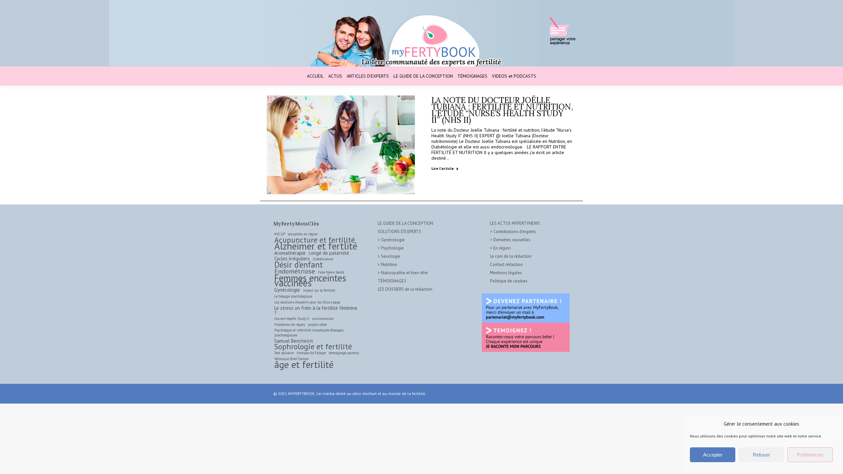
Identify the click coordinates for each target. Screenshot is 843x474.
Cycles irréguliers (292, 258)
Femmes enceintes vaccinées (310, 280)
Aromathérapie (290, 252)
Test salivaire (284, 353)
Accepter (712, 455)
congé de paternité (329, 252)
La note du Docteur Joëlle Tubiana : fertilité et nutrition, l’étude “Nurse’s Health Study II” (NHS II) (502, 110)
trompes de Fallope (311, 353)
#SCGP (279, 234)
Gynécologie (287, 289)
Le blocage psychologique (293, 296)
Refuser (761, 455)
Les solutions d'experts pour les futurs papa (307, 302)
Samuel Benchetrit (293, 340)
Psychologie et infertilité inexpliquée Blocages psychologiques (308, 332)
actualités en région (303, 234)
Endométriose (294, 271)
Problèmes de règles (289, 324)
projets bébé (317, 324)
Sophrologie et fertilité (313, 346)
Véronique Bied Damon (291, 358)
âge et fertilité (304, 364)
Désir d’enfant (298, 264)
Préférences (810, 455)
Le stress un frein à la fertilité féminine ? (315, 310)
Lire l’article (442, 168)
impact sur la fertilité (319, 290)
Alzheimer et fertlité (315, 246)
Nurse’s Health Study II (291, 318)
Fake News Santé (331, 272)
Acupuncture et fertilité (314, 239)
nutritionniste (322, 318)
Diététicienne (323, 259)
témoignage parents (344, 353)
